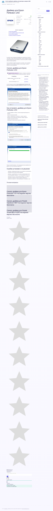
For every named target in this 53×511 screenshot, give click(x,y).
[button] (47, 2)
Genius (40, 60)
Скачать (26, 81)
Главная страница (4, 4)
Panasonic (40, 44)
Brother (40, 19)
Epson (14, 4)
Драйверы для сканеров (9, 4)
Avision (40, 56)
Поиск (39, 8)
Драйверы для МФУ (40, 17)
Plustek (40, 64)
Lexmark (40, 26)
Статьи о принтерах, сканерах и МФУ (43, 66)
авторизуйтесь (9, 470)
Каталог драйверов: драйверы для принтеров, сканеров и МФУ (18, 1)
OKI (39, 43)
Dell (39, 36)
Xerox (40, 30)
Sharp (40, 50)
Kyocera (40, 40)
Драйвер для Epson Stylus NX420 (42, 122)
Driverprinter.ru (6, 508)
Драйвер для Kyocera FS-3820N (42, 124)
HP (39, 23)
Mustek (40, 63)
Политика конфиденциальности (25, 508)
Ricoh (40, 27)
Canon (40, 20)
